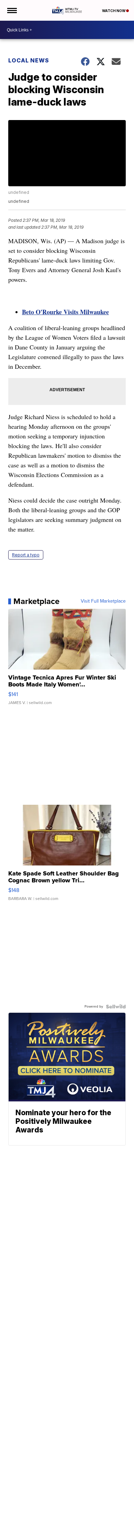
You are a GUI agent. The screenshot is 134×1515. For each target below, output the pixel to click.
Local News (28, 60)
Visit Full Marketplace (103, 601)
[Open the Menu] (11, 10)
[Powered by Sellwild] (116, 1006)
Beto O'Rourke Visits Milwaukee (65, 311)
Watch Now (114, 11)
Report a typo (26, 554)
